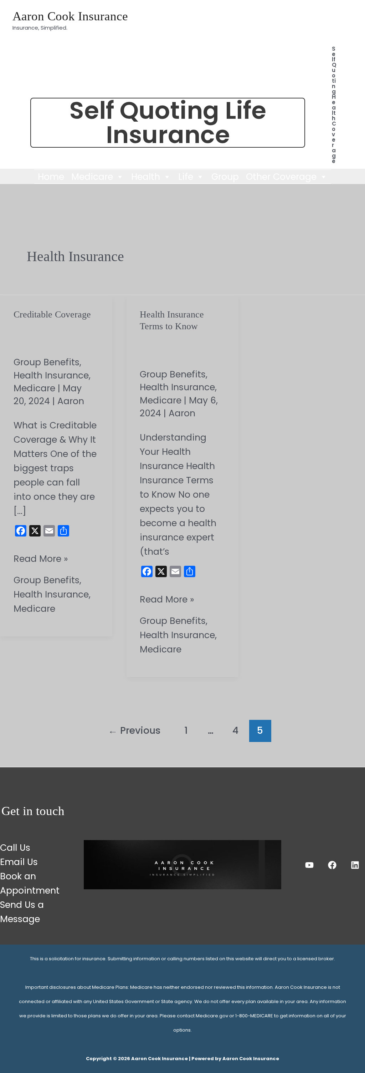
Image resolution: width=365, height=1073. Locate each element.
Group (225, 177)
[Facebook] (332, 865)
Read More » (41, 558)
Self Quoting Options (303, 28)
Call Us (15, 847)
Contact (330, 13)
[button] (334, 105)
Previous (134, 730)
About (238, 13)
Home (51, 177)
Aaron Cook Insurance (70, 16)
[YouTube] (309, 865)
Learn (282, 13)
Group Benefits (46, 362)
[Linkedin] (355, 865)
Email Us (19, 862)
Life (185, 177)
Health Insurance (51, 375)
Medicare (92, 177)
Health (145, 177)
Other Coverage (281, 177)
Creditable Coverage (52, 314)
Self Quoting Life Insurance (168, 123)
